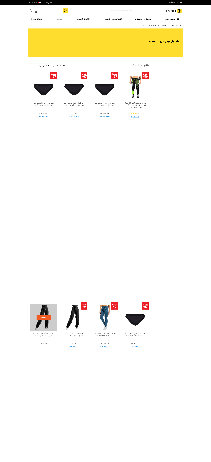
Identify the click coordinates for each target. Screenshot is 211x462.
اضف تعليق (104, 113)
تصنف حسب (59, 66)
